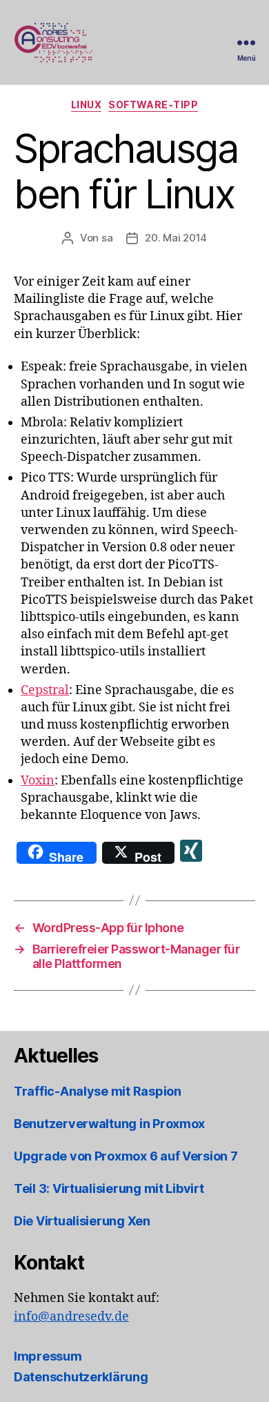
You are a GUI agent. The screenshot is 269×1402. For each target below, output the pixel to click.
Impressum (48, 1356)
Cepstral (45, 690)
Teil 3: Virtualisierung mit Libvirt (109, 1188)
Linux (86, 104)
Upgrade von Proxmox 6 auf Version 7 (126, 1156)
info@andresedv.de (71, 1317)
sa (107, 237)
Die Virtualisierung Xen (82, 1221)
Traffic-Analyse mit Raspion (97, 1091)
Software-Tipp (153, 104)
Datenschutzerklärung (81, 1377)
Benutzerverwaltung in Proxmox (109, 1123)
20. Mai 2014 (176, 237)
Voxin (37, 781)
